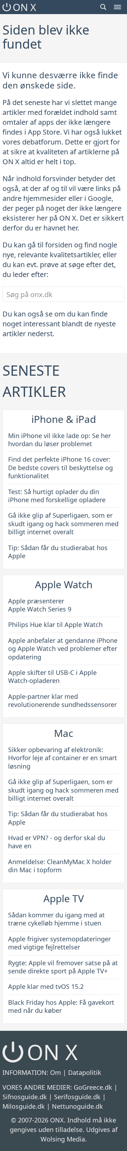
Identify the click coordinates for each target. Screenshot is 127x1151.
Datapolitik (84, 1072)
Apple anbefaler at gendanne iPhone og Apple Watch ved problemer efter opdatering (62, 648)
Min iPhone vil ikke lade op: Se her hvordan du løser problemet (59, 439)
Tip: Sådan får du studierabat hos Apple (58, 551)
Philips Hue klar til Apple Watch (55, 624)
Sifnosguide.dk (24, 1096)
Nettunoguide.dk (77, 1106)
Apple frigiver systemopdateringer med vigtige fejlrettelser (59, 943)
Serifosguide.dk (77, 1096)
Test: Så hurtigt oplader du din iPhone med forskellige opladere (56, 495)
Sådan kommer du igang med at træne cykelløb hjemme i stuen (56, 919)
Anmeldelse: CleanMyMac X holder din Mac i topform (59, 865)
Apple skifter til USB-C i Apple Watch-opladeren (52, 676)
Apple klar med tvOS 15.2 (46, 986)
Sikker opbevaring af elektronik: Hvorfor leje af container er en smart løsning (62, 757)
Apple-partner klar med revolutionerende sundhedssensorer (62, 700)
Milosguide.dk (23, 1106)
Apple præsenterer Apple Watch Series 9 (39, 605)
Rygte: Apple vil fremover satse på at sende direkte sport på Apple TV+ (63, 967)
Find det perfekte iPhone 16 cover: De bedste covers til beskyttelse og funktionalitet (60, 467)
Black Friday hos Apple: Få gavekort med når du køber (61, 1006)
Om (55, 1072)
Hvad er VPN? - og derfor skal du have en (56, 841)
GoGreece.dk (93, 1087)
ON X (24, 7)
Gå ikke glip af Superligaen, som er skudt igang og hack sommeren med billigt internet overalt (63, 523)
